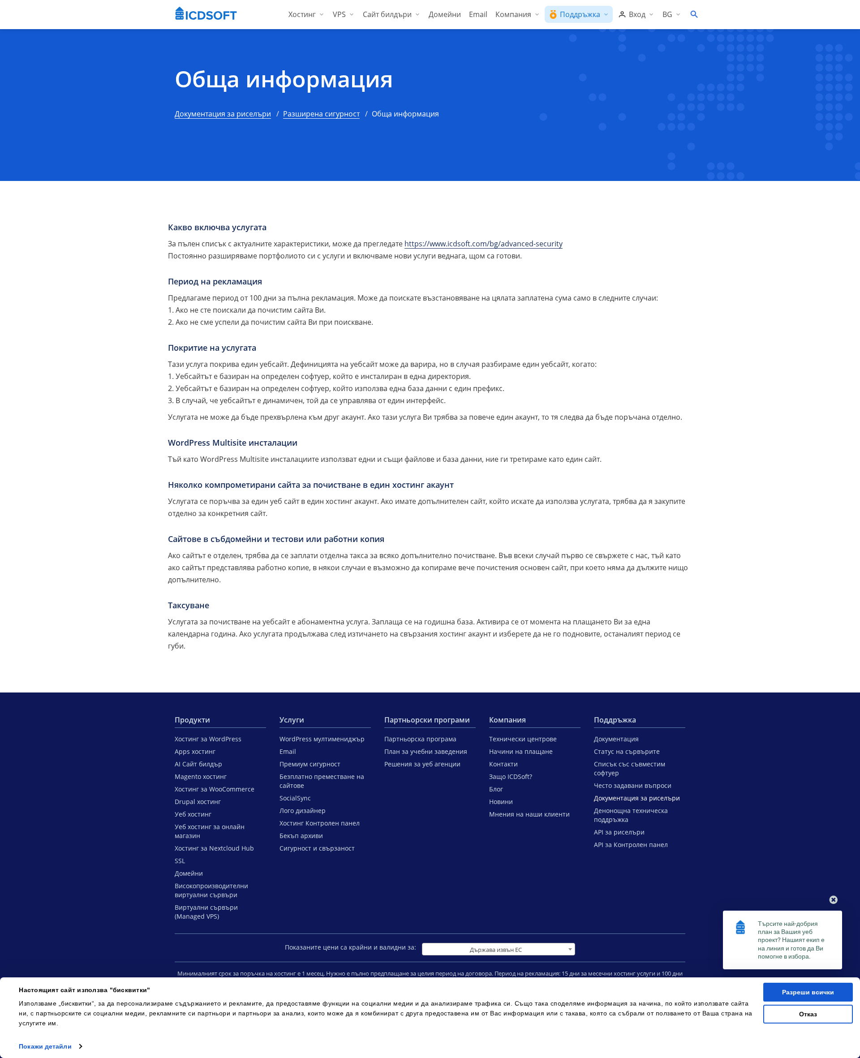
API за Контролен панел (631, 844)
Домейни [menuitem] (445, 14)
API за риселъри (619, 832)
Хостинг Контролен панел (320, 823)
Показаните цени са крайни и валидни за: (350, 947)
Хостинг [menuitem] (302, 14)
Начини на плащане (521, 751)
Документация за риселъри (223, 114)
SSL (180, 860)
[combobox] (498, 949)
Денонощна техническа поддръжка (631, 815)
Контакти (503, 764)
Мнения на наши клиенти (529, 814)
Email (288, 751)
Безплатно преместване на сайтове (322, 781)
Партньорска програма (420, 739)
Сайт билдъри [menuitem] (387, 14)
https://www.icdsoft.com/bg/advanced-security (483, 244)
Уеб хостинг (193, 814)
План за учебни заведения (425, 751)
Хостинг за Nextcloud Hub (214, 848)
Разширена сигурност (321, 114)
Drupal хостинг (198, 801)
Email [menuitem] (478, 14)
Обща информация (284, 79)
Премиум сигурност (310, 764)
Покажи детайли (45, 1046)
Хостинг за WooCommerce (214, 789)
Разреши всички (808, 992)
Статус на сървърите (627, 751)
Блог (496, 789)
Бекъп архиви (301, 835)
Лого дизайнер (303, 810)
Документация (616, 739)
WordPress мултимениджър (322, 739)
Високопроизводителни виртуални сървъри (211, 890)
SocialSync (295, 798)
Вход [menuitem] (637, 14)
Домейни (189, 873)
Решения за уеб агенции (422, 764)
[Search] (694, 14)
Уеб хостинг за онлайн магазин (210, 831)
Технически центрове (523, 739)
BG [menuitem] (667, 14)
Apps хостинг (195, 751)
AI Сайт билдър (198, 764)
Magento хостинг (201, 776)
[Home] (206, 14)
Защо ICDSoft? (510, 776)
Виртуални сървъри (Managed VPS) (206, 911)
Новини (501, 801)
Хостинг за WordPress (208, 739)
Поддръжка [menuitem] (580, 14)
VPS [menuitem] (339, 14)
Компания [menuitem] (513, 14)
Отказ (808, 1014)
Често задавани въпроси (632, 785)
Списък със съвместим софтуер (629, 768)
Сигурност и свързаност (317, 848)
